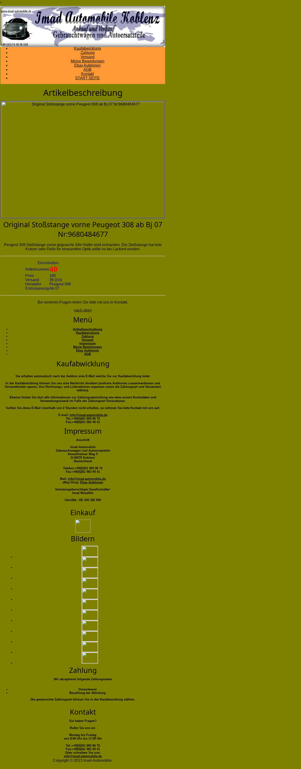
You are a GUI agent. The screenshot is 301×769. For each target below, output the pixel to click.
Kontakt (87, 74)
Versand (88, 57)
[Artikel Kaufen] (82, 525)
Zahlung (88, 53)
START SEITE (87, 78)
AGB (87, 70)
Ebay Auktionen (87, 65)
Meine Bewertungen (87, 61)
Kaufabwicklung (87, 48)
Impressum (87, 343)
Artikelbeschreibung (87, 329)
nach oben (83, 310)
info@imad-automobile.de (88, 415)
